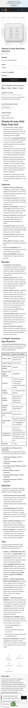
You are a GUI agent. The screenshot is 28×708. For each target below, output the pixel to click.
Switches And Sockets (18, 17)
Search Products (8, 659)
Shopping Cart (9, 671)
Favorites (19, 666)
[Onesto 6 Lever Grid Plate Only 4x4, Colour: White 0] (14, 32)
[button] (14, 5)
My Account (19, 658)
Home (3, 17)
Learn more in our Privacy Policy (9, 692)
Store (8, 17)
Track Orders (8, 666)
